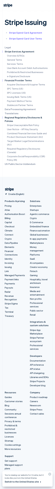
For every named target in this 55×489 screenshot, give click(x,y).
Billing (7, 218)
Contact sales (37, 413)
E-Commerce (36, 222)
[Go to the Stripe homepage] (8, 189)
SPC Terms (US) (15, 88)
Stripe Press (36, 409)
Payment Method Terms (19, 101)
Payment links (12, 279)
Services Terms (15, 63)
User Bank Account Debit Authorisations (27, 68)
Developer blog (38, 385)
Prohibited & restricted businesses (11, 429)
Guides (8, 397)
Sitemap (9, 440)
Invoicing (9, 262)
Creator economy (39, 267)
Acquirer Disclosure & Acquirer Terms (26, 84)
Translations (11, 113)
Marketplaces (37, 242)
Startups (34, 209)
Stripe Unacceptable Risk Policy (23, 125)
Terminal (9, 311)
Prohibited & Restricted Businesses (25, 72)
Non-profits (36, 298)
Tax (7, 307)
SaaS (32, 258)
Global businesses (39, 234)
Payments (10, 283)
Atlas (7, 209)
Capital (8, 222)
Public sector (36, 310)
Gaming (34, 275)
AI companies (37, 262)
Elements (9, 247)
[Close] (49, 474)
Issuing (8, 267)
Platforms (35, 254)
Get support (11, 460)
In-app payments (38, 238)
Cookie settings (13, 444)
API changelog (37, 373)
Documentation (38, 360)
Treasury (9, 315)
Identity (9, 258)
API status (35, 368)
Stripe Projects (37, 381)
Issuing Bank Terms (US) (19, 96)
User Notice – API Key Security (22, 129)
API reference (37, 364)
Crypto (8, 238)
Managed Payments (15, 275)
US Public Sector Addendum (20, 164)
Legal (8, 47)
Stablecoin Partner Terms (20, 105)
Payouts (9, 287)
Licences (9, 436)
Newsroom (35, 405)
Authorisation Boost (15, 214)
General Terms (14, 59)
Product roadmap (39, 397)
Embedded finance (39, 226)
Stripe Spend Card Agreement (25, 32)
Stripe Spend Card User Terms (25, 38)
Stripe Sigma (11, 303)
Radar (8, 291)
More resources (13, 448)
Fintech (33, 271)
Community (10, 409)
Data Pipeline (11, 242)
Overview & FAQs (15, 55)
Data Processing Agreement (20, 109)
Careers (34, 401)
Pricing (8, 205)
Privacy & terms (13, 421)
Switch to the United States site (22, 481)
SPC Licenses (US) (16, 92)
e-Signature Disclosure (18, 76)
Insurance (35, 287)
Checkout (10, 226)
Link (7, 271)
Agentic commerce (39, 214)
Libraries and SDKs (39, 377)
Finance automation (40, 230)
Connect (9, 234)
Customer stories (14, 401)
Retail (33, 314)
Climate (8, 230)
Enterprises (36, 205)
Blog (7, 405)
